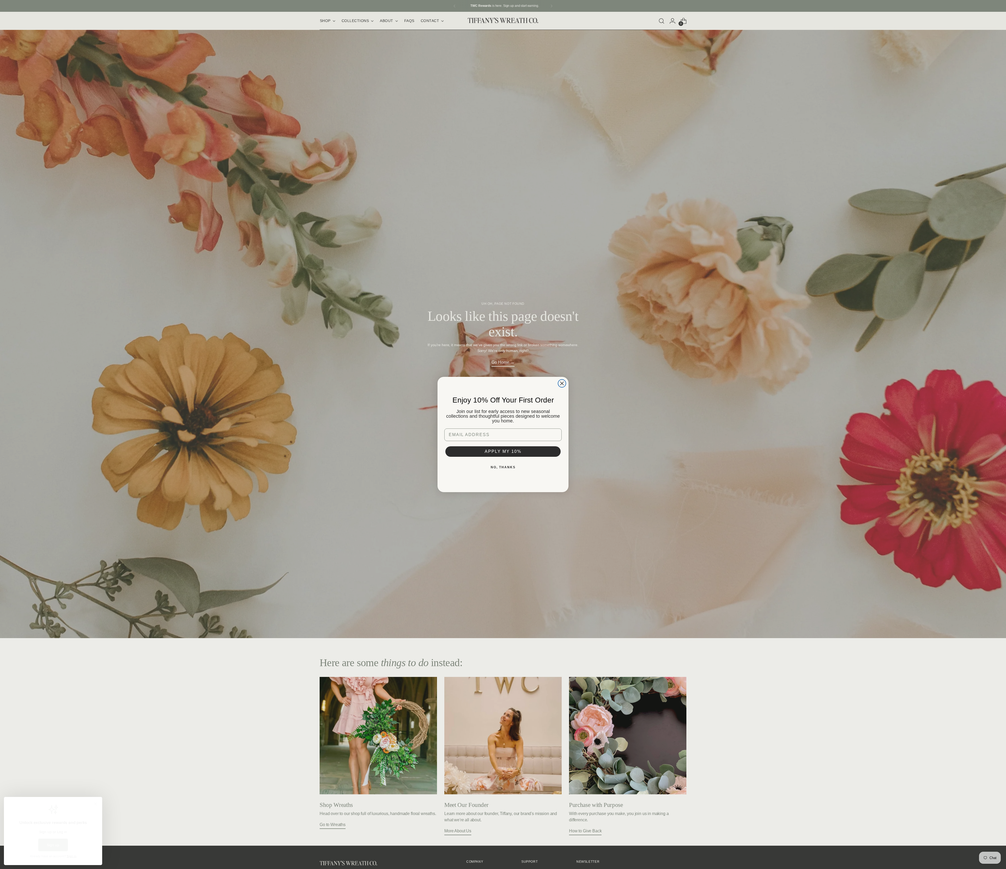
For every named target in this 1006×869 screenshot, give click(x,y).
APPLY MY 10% (503, 451)
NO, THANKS (503, 467)
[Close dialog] (562, 383)
